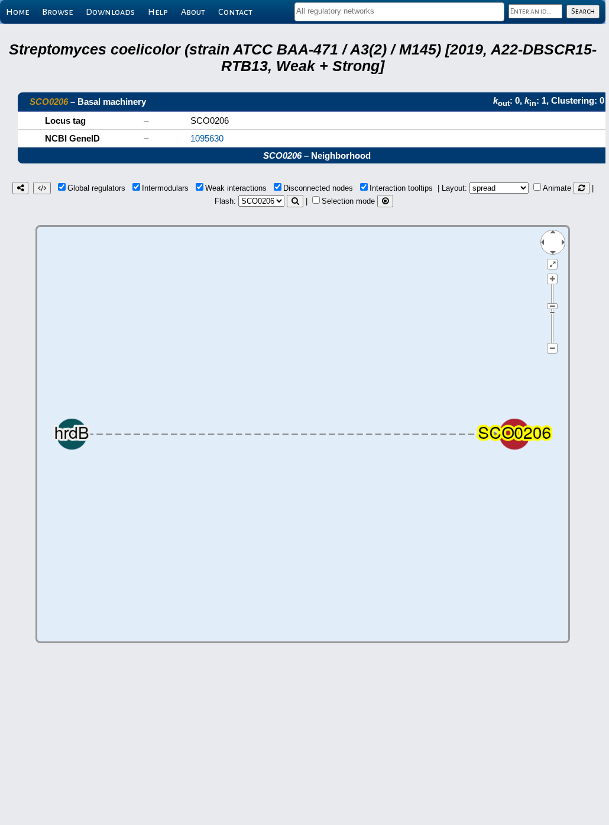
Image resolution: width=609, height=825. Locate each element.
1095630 (206, 138)
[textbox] (399, 11)
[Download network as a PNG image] (20, 188)
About (193, 12)
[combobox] (399, 11)
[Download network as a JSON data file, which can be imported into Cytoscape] (42, 188)
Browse (57, 12)
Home (17, 12)
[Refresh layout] (581, 188)
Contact (235, 12)
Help (158, 12)
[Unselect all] (385, 201)
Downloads (110, 12)
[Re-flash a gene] (295, 201)
